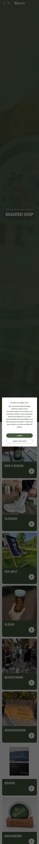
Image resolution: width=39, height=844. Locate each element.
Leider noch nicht (19, 441)
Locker (19, 436)
